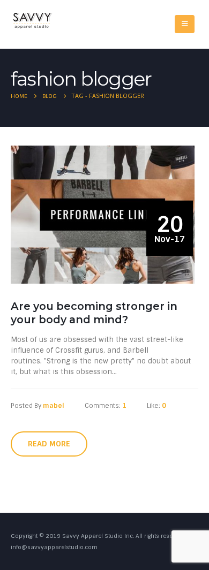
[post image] (104, 215)
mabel (53, 405)
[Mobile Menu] (185, 24)
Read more (49, 444)
